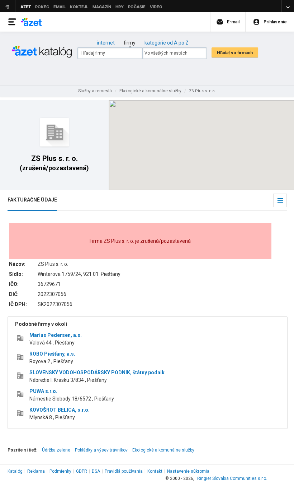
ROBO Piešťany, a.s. (52, 354)
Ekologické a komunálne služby (163, 450)
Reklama (36, 471)
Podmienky (60, 471)
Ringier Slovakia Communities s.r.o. (232, 478)
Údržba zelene (56, 450)
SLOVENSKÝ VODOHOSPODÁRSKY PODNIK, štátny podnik (97, 372)
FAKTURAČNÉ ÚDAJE (32, 200)
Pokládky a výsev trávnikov (101, 450)
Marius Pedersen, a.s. (55, 335)
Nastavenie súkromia (188, 471)
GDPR (81, 471)
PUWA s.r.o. (43, 391)
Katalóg (15, 471)
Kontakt (154, 471)
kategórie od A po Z (166, 43)
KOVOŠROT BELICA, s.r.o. (59, 410)
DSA (96, 471)
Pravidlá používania (124, 471)
